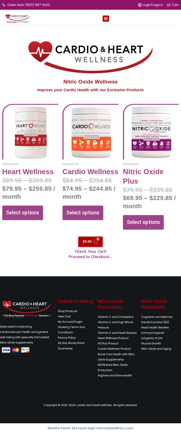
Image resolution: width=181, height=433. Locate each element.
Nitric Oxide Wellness (90, 82)
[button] (106, 18)
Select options (22, 213)
